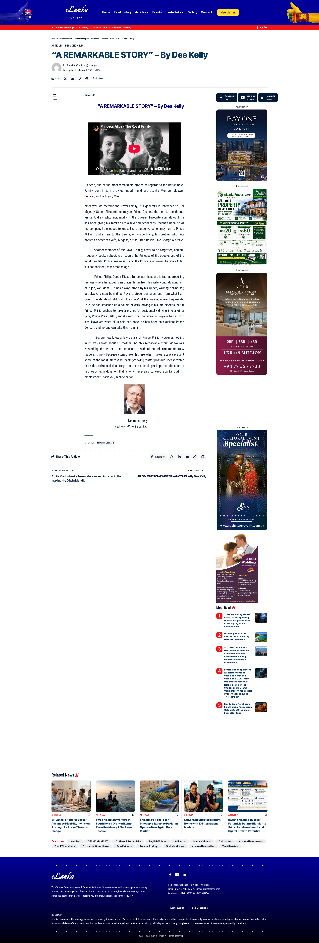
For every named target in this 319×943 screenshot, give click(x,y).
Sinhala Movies (175, 846)
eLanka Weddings (65, 27)
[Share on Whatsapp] (171, 456)
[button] (251, 12)
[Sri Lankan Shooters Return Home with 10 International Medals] (203, 796)
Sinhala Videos (202, 841)
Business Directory (121, 27)
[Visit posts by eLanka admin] (56, 68)
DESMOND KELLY (74, 45)
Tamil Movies (230, 846)
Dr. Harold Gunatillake (96, 846)
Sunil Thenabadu (65, 846)
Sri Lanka (179, 841)
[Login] (245, 12)
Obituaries (225, 841)
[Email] (72, 78)
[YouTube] (261, 27)
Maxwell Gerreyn (105, 443)
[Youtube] (247, 97)
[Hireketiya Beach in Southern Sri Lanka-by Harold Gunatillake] (261, 637)
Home (54, 38)
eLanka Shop (100, 27)
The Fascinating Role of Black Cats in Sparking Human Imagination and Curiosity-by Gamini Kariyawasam (237, 620)
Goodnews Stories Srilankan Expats (73, 38)
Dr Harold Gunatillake (128, 841)
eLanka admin (74, 65)
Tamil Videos (124, 846)
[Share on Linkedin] (179, 456)
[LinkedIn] (265, 27)
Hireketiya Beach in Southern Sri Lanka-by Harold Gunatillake (236, 636)
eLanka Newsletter (203, 846)
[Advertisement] (241, 399)
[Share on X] (65, 78)
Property (83, 27)
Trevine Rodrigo (149, 846)
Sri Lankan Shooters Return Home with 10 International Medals (202, 823)
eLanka (76, 10)
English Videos (157, 841)
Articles (94, 38)
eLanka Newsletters (251, 841)
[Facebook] (257, 27)
